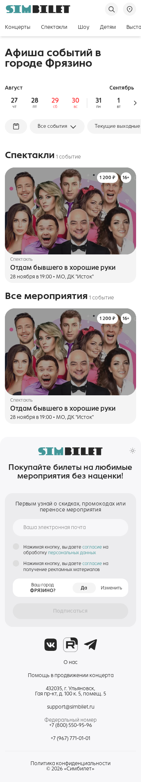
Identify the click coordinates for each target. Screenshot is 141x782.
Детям (108, 27)
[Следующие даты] (135, 103)
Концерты (17, 27)
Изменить (111, 587)
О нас (70, 662)
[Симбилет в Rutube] (70, 644)
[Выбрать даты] (16, 126)
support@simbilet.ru (70, 707)
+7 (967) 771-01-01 (70, 738)
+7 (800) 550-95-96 (70, 725)
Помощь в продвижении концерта (71, 675)
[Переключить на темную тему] (132, 450)
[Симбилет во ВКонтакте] (50, 644)
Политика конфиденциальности (70, 763)
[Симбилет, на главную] (38, 9)
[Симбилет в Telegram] (90, 644)
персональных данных (72, 552)
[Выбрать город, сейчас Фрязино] (129, 9)
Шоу (83, 27)
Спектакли (54, 27)
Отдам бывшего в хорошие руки (62, 267)
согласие (92, 546)
